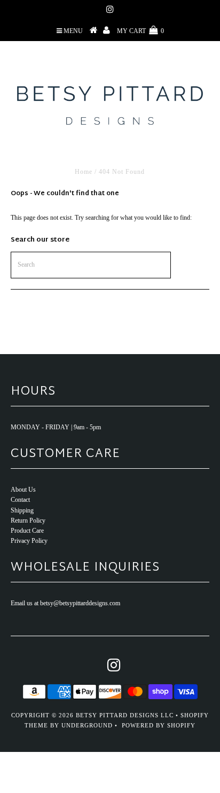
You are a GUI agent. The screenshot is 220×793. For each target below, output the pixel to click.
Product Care (27, 530)
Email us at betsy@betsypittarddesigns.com (65, 603)
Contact (20, 499)
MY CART (140, 31)
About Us (23, 489)
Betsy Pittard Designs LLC (125, 715)
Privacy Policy (29, 540)
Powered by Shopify (158, 725)
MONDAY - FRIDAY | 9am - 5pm (56, 427)
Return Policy (28, 520)
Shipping (22, 510)
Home (83, 171)
